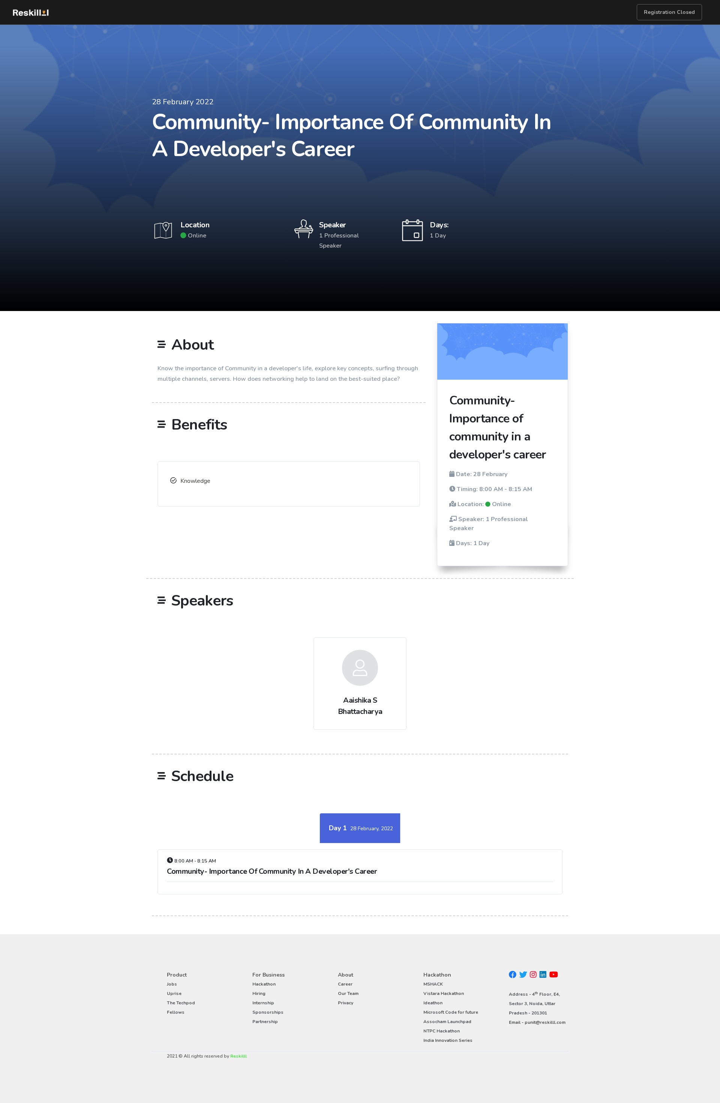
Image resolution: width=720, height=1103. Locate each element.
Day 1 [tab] (361, 828)
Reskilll (238, 1056)
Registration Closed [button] (669, 12)
